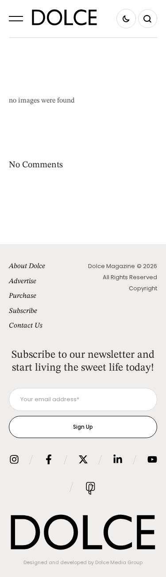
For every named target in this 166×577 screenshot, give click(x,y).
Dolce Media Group (119, 562)
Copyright (143, 288)
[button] (16, 19)
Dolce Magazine (111, 266)
